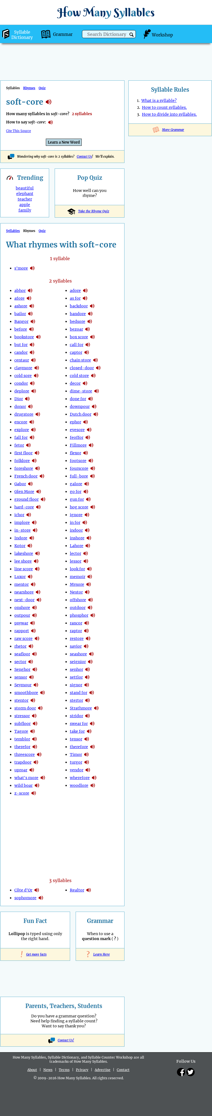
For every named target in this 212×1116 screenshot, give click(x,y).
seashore (78, 653)
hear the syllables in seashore (91, 654)
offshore (78, 599)
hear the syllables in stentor (33, 700)
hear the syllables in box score (92, 337)
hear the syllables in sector (30, 662)
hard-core (24, 507)
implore (22, 522)
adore (75, 290)
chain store (80, 360)
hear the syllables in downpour (94, 406)
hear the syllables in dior (27, 399)
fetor (19, 445)
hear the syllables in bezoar (87, 329)
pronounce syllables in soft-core (50, 122)
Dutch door (80, 414)
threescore (24, 754)
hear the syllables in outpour (34, 615)
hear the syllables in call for (88, 345)
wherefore (80, 777)
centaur (21, 360)
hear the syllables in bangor (33, 321)
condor (21, 383)
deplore (21, 391)
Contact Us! (66, 1040)
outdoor (78, 607)
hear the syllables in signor (86, 685)
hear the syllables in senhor (87, 669)
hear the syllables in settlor (87, 677)
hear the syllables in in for (85, 522)
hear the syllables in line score (37, 569)
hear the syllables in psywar (32, 623)
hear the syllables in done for (90, 399)
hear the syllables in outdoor (90, 607)
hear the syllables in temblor (34, 739)
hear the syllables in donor (30, 406)
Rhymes (29, 88)
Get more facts (35, 954)
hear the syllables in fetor (28, 445)
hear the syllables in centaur (33, 360)
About (32, 1070)
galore (76, 483)
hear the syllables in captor (86, 352)
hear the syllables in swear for (92, 723)
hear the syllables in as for (85, 298)
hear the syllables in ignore (87, 515)
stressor (22, 715)
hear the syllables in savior (86, 646)
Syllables (13, 231)
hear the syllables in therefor (35, 747)
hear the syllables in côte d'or (37, 890)
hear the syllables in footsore (91, 461)
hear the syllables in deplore (33, 391)
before (20, 329)
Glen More (24, 491)
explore (21, 429)
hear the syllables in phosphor (93, 615)
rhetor (20, 646)
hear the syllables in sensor (31, 677)
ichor (19, 514)
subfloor (22, 723)
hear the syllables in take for (89, 731)
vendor (76, 769)
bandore (78, 313)
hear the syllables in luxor (30, 577)
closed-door (82, 367)
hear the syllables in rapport (33, 631)
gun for (77, 499)
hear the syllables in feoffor (88, 437)
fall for (21, 437)
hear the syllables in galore (86, 484)
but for (21, 344)
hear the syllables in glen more (38, 491)
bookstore (24, 336)
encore (20, 422)
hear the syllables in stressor (34, 716)
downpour (80, 406)
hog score (79, 507)
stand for (78, 692)
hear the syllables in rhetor (31, 646)
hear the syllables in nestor (87, 592)
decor (75, 383)
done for (78, 398)
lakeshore (23, 553)
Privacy (82, 1070)
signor (76, 684)
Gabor (20, 483)
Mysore (77, 584)
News (47, 1070)
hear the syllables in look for (89, 569)
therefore (79, 746)
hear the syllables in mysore (88, 584)
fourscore (79, 468)
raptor (76, 630)
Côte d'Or (23, 890)
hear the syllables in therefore (92, 747)
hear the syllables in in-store (35, 530)
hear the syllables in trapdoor (36, 762)
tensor (76, 739)
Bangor (21, 321)
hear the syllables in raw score (37, 638)
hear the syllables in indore (32, 538)
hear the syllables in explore (33, 430)
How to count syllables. (164, 107)
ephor (75, 422)
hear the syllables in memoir (90, 577)
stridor (76, 715)
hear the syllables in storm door (40, 708)
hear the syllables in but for (32, 345)
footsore (78, 460)
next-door (24, 599)
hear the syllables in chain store (95, 360)
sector (20, 661)
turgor (76, 762)
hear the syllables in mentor (33, 584)
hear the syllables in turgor (86, 762)
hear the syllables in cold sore (36, 375)
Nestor (76, 592)
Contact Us (84, 157)
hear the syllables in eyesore (89, 430)
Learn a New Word (64, 142)
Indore (20, 537)
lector (75, 553)
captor (76, 352)
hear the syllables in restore (88, 638)
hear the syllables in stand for (91, 692)
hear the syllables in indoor (87, 530)
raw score (23, 638)
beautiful (25, 188)
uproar (20, 769)
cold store (79, 375)
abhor (20, 290)
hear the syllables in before (31, 329)
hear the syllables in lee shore (36, 561)
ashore (20, 306)
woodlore (79, 785)
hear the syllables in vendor (88, 770)
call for (76, 344)
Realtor (77, 890)
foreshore (23, 468)
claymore (23, 367)
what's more (26, 777)
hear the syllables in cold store (93, 375)
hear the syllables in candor (32, 352)
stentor (21, 700)
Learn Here (100, 954)
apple (24, 204)
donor (20, 406)
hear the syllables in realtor (88, 890)
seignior (78, 661)
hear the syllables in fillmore (91, 445)
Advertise (102, 1070)
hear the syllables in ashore (32, 306)
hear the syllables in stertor (87, 700)
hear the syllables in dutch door (96, 414)
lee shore (23, 561)
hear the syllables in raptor (86, 631)
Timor (76, 754)
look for (77, 568)
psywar (21, 623)
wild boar (23, 785)
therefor (22, 746)
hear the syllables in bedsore (90, 321)
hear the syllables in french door (42, 476)
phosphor (79, 615)
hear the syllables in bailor (30, 314)
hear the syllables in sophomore (41, 898)
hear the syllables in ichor (28, 515)
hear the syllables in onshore (34, 607)
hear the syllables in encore (32, 422)
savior (76, 646)
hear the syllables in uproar (32, 770)
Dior (18, 398)
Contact (123, 1070)
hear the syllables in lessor (86, 561)
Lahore (76, 545)
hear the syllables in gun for (88, 499)
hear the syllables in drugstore (38, 414)
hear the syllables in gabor (30, 484)
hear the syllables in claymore (37, 368)
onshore (22, 607)
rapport (21, 630)
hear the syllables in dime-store (96, 391)
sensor (20, 677)
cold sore (23, 375)
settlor (76, 677)
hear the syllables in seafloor (34, 654)
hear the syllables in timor (86, 754)
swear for (79, 723)
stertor (76, 700)
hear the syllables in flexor (85, 453)
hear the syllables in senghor (35, 669)
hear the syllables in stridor (87, 716)
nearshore (24, 592)
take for (77, 731)
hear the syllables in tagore (32, 731)
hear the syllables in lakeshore (37, 553)
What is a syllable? (159, 100)
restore (77, 638)
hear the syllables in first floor (37, 453)
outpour (22, 615)
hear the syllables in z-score (33, 793)
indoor (76, 530)
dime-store (81, 391)
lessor (75, 561)
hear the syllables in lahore (88, 546)
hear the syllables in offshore (90, 600)
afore (19, 298)
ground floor (26, 499)
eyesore (77, 429)
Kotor (19, 545)
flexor (75, 452)
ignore (76, 514)
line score (23, 568)
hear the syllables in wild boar (37, 785)
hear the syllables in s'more (32, 268)
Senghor (22, 669)
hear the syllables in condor (32, 383)
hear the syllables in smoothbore (42, 692)
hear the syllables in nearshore (38, 592)
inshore (77, 537)
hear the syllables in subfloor (35, 723)
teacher (25, 199)
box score (79, 336)
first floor (23, 452)
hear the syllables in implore (34, 522)
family (24, 210)
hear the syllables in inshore (89, 538)
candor (21, 352)
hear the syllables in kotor (30, 546)
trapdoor (22, 762)
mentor (21, 584)
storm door (25, 708)
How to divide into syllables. (169, 114)
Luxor (20, 576)
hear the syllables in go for (86, 491)
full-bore (79, 476)
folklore (22, 460)
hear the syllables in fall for (32, 437)
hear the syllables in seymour (36, 685)
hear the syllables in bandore (90, 314)
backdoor (79, 306)
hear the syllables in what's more (43, 778)
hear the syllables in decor (85, 383)
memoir (77, 576)
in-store (22, 530)
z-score (21, 793)
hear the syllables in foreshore (37, 468)
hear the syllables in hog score (93, 507)
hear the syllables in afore (29, 298)
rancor (76, 623)
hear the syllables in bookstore (38, 337)
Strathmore (81, 708)
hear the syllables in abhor (30, 290)
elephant (24, 193)
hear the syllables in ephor (85, 422)
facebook (181, 1072)
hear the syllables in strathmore (96, 708)
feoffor (76, 437)
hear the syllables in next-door (39, 600)
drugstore (23, 414)
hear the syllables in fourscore (93, 468)
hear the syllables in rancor (86, 623)
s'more (21, 268)
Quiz (42, 88)
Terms (64, 1070)
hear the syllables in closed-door (98, 368)
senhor (76, 669)
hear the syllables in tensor (86, 739)
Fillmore (78, 445)
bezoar (76, 329)
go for (75, 491)
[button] (131, 35)
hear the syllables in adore (85, 290)
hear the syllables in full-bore (92, 476)
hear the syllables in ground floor (43, 499)
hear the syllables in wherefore (94, 778)
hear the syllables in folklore (34, 461)
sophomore (25, 897)
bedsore (77, 321)
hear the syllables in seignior (90, 662)
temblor (22, 739)
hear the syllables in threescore (39, 754)
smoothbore (26, 692)
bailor (20, 313)
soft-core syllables (48, 102)
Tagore (21, 731)
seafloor (22, 653)
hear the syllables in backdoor (92, 306)
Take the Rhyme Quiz (93, 211)
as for (75, 298)
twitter (190, 1072)
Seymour (22, 684)
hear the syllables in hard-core (38, 507)
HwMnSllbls (106, 12)
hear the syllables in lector (85, 553)
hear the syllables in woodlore (93, 785)
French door (26, 476)
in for (75, 522)
